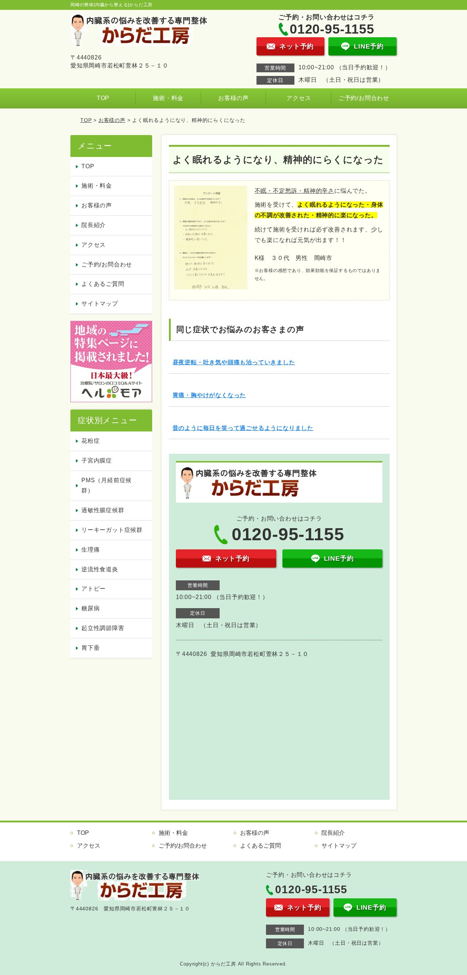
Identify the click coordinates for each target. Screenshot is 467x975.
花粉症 (90, 441)
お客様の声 (233, 98)
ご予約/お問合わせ (364, 98)
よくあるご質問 (102, 284)
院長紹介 (93, 225)
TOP (103, 98)
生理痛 (90, 549)
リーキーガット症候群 (112, 530)
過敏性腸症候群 (102, 510)
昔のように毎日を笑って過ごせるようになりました (243, 428)
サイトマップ (99, 303)
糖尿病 (90, 608)
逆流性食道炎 (99, 569)
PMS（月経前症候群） (106, 485)
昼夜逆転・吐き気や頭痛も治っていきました (234, 362)
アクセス (298, 98)
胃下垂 (90, 648)
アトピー (93, 589)
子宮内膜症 (96, 460)
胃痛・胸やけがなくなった (209, 395)
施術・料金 (168, 98)
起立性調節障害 (102, 628)
